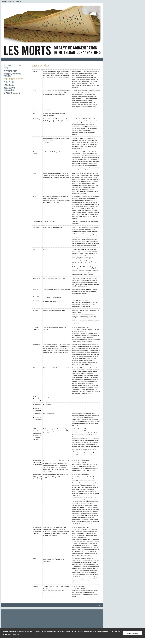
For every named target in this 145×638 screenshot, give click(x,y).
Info (21, 634)
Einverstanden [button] (132, 633)
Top (99, 605)
